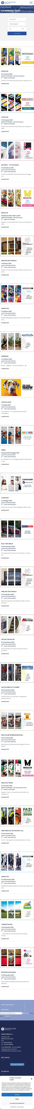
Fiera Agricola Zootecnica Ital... (12, 831)
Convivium (5, 498)
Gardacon (5, 308)
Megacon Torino (7, 783)
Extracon (4, 71)
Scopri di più (5, 83)
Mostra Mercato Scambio (10, 687)
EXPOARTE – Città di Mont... (10, 165)
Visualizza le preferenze (17, 1103)
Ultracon (4, 117)
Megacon (4, 213)
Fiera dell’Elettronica (8, 261)
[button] (31, 1079)
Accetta (17, 1094)
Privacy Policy (20, 1106)
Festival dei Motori (7, 639)
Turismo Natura (6, 924)
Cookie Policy (13, 1106)
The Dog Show (6, 402)
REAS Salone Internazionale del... (12, 735)
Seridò (3, 450)
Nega (17, 1099)
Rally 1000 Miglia (7, 544)
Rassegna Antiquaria (8, 972)
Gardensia (4, 356)
